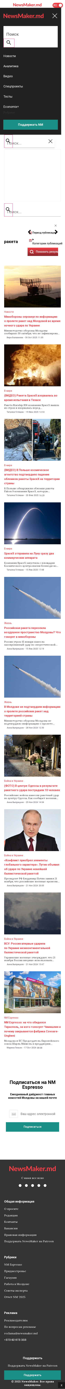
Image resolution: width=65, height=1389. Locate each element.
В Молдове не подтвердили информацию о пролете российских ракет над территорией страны (32, 711)
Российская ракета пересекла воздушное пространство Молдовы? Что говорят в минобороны (32, 632)
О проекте (11, 1209)
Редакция (11, 1215)
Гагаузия (10, 1277)
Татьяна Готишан (15, 412)
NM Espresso (11, 1017)
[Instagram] (32, 1185)
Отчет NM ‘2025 (14, 1297)
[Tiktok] (38, 1185)
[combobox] (32, 211)
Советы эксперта (16, 1290)
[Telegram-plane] (45, 1185)
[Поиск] (8, 209)
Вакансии (11, 1228)
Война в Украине (13, 781)
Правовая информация (20, 1235)
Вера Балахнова (15, 337)
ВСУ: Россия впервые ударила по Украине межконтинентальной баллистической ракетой (27, 948)
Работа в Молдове (16, 1284)
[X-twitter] (26, 1185)
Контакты (11, 1221)
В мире (8, 390)
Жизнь (8, 623)
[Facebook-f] (20, 1185)
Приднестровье (15, 1271)
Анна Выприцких (15, 649)
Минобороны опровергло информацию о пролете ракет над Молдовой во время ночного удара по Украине (32, 321)
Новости (9, 311)
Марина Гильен (14, 1047)
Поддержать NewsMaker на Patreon (29, 1241)
